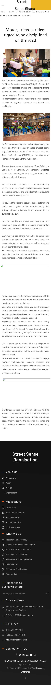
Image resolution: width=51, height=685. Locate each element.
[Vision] (3, 483)
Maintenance (11, 564)
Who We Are (11, 478)
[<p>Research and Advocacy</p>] (3, 539)
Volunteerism (11, 574)
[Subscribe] (46, 593)
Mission (9, 487)
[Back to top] (25, 678)
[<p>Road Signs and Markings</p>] (3, 554)
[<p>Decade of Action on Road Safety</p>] (3, 544)
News (12, 12)
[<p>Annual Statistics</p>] (3, 522)
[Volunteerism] (3, 574)
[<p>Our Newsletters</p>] (3, 527)
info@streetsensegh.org (16, 639)
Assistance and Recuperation (19, 559)
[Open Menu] (3, 5)
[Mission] (3, 487)
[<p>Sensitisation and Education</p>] (3, 549)
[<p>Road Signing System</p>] (3, 512)
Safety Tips (11, 507)
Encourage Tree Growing (16, 569)
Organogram (11, 492)
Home (2, 12)
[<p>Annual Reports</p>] (3, 517)
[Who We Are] (3, 478)
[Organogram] (3, 492)
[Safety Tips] (3, 507)
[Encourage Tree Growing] (3, 569)
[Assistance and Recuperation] (3, 559)
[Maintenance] (3, 564)
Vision (8, 483)
